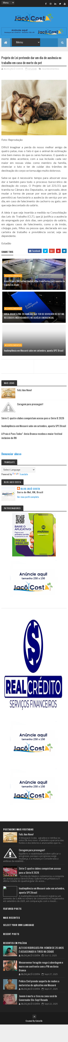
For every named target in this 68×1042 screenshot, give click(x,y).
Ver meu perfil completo (28, 497)
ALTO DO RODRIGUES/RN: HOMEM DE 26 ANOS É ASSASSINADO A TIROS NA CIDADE (41, 950)
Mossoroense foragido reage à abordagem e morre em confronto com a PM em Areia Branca (41, 966)
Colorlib (38, 1020)
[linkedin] (55, 4)
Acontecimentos (50, 68)
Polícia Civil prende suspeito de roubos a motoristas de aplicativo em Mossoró (39, 983)
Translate (23, 474)
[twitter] (60, 4)
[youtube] (65, 4)
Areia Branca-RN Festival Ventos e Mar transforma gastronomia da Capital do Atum (34, 282)
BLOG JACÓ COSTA (30, 488)
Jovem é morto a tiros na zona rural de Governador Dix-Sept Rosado (38, 998)
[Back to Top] (34, 1016)
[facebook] (46, 4)
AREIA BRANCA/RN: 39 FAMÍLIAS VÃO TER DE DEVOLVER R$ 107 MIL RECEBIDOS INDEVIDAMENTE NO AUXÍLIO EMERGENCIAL (34, 315)
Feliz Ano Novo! (24, 390)
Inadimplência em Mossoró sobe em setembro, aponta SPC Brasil (33, 350)
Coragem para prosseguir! (30, 404)
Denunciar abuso (11, 454)
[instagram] (50, 4)
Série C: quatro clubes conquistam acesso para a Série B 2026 (32, 418)
